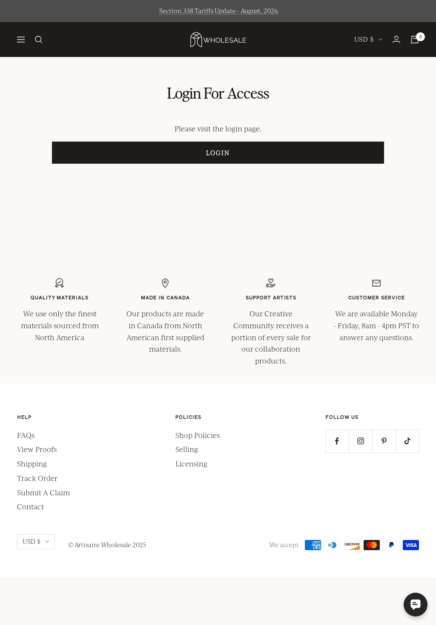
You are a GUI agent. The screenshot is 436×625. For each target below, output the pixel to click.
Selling (186, 449)
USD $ (364, 39)
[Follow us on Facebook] (337, 441)
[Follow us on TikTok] (407, 441)
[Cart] (414, 39)
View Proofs (37, 449)
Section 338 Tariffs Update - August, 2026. (218, 10)
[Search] (39, 39)
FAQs (25, 435)
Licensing (191, 463)
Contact (30, 506)
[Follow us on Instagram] (360, 441)
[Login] (396, 39)
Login (218, 152)
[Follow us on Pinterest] (384, 441)
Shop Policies (197, 435)
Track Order (37, 478)
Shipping (32, 463)
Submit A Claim (43, 492)
